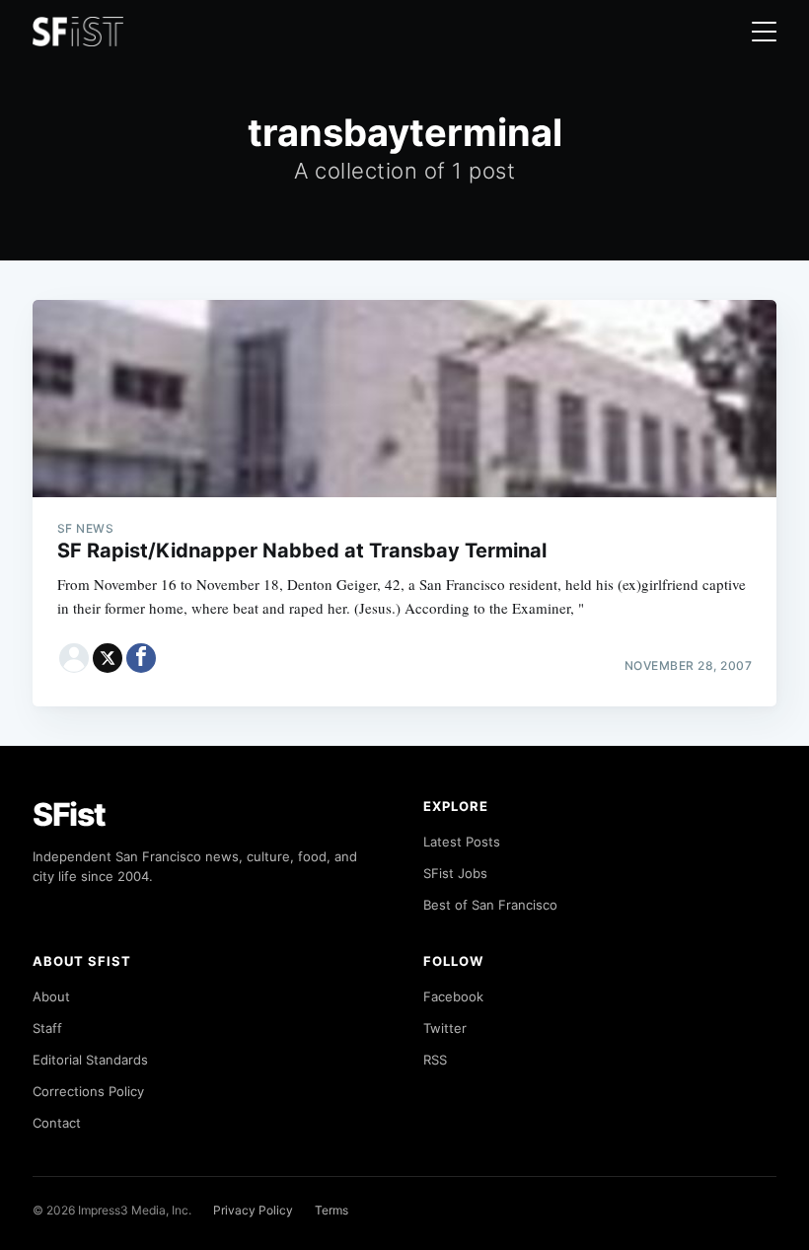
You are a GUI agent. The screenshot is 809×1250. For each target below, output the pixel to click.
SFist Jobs (455, 873)
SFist (69, 814)
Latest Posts (461, 841)
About (51, 996)
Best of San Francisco (490, 905)
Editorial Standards (90, 1059)
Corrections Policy (88, 1091)
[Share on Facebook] (141, 658)
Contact (57, 1123)
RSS (435, 1059)
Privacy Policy (253, 1210)
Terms (331, 1210)
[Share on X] (107, 658)
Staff (47, 1028)
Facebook (453, 996)
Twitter (445, 1028)
